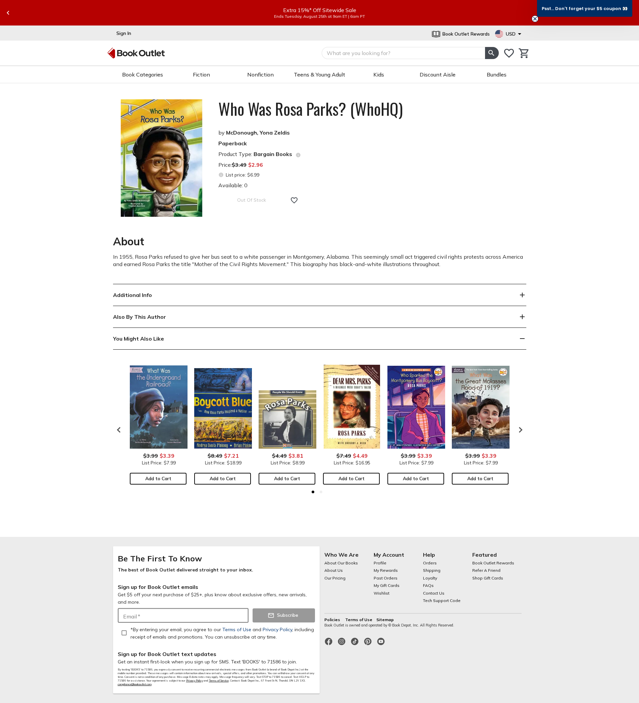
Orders (430, 562)
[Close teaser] (535, 18)
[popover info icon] (298, 155)
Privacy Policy (194, 680)
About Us (333, 570)
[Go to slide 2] (321, 492)
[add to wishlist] (294, 200)
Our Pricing (334, 578)
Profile (380, 562)
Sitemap (385, 619)
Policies (332, 619)
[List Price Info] (221, 175)
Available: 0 (233, 185)
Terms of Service (219, 680)
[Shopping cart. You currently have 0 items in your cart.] (524, 53)
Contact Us (433, 593)
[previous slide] (8, 13)
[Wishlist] (509, 53)
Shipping (431, 570)
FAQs (428, 585)
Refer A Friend (486, 570)
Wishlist (381, 593)
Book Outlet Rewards (493, 562)
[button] (584, 8)
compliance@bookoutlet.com (135, 684)
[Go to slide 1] (313, 492)
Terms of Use (358, 619)
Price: (240, 164)
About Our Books (341, 562)
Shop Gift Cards (487, 578)
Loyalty (430, 578)
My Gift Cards (387, 585)
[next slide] (519, 430)
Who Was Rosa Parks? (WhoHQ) (310, 108)
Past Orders (385, 578)
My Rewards (386, 570)
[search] (491, 53)
